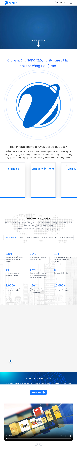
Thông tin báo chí (10, 237)
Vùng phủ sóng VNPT (46, 237)
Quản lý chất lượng (31, 237)
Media (21, 237)
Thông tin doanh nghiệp (63, 237)
